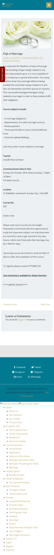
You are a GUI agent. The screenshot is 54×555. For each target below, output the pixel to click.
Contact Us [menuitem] (11, 538)
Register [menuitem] (10, 546)
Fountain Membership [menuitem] (19, 501)
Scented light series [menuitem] (18, 493)
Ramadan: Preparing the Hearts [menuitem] (24, 463)
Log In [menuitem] (9, 542)
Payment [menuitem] (10, 550)
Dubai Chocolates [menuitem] (17, 441)
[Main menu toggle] (48, 5)
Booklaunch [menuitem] (14, 437)
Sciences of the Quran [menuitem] (19, 456)
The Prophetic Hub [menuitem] (18, 430)
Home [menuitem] (9, 407)
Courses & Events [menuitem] (14, 445)
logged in (22, 319)
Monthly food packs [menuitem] (18, 508)
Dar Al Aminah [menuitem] (13, 486)
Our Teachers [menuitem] (15, 415)
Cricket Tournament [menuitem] (18, 433)
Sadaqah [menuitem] (13, 516)
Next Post (47, 304)
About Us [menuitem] (13, 411)
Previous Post (9, 304)
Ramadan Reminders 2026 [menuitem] (21, 460)
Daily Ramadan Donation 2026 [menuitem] (23, 527)
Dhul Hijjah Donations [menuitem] (19, 535)
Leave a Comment (11, 58)
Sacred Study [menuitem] (15, 448)
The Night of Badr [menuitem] (17, 490)
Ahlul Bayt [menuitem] (13, 520)
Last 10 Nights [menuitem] (15, 531)
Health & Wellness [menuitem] (14, 478)
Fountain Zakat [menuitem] (16, 505)
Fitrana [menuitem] (12, 523)
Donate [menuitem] (9, 497)
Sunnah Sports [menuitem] (13, 471)
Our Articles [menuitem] (14, 418)
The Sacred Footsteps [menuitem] (19, 482)
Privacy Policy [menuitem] (15, 422)
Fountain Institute (30, 58)
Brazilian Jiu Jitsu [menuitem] (16, 475)
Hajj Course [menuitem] (14, 452)
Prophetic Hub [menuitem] (13, 426)
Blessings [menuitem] (13, 467)
